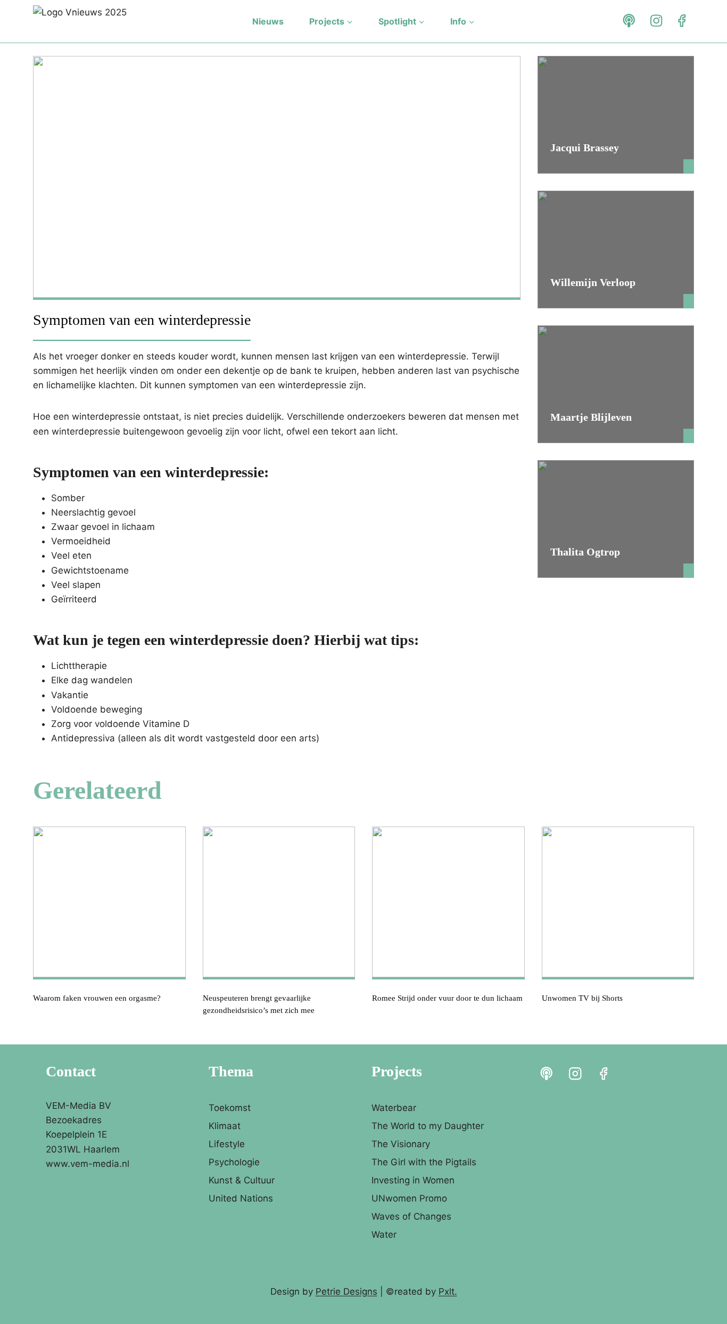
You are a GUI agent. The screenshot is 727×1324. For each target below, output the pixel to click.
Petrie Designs (346, 1291)
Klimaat (225, 1126)
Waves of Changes (411, 1216)
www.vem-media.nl (87, 1163)
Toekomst (230, 1107)
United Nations (241, 1198)
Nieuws (268, 21)
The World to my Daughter (427, 1126)
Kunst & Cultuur (242, 1180)
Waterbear (393, 1107)
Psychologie (234, 1162)
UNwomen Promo (409, 1198)
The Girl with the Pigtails (423, 1162)
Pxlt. (448, 1291)
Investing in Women (413, 1180)
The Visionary (400, 1144)
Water (383, 1234)
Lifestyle (227, 1144)
